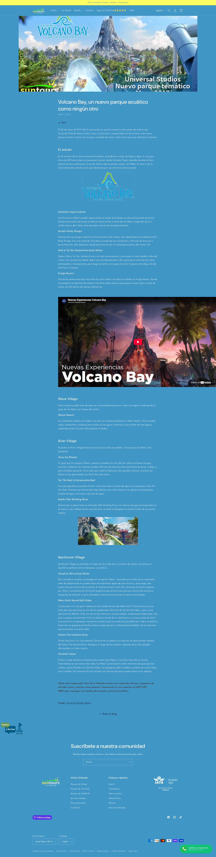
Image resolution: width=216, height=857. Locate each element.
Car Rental (75, 807)
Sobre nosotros (115, 793)
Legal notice (132, 851)
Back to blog (110, 714)
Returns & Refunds (117, 807)
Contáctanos (114, 788)
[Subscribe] (130, 762)
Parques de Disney (79, 784)
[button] (54, 10)
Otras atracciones (78, 803)
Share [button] (63, 122)
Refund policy (61, 851)
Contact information (118, 851)
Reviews (112, 803)
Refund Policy (115, 798)
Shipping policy (103, 851)
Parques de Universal (80, 788)
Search (112, 784)
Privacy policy (74, 851)
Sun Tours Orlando (46, 851)
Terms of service (88, 851)
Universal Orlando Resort (78, 703)
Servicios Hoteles (78, 798)
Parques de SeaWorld (80, 793)
